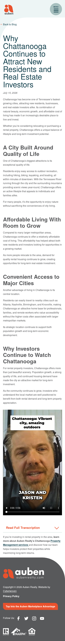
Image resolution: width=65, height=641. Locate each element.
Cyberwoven (10, 591)
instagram (34, 618)
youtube (42, 618)
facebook (18, 618)
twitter (26, 618)
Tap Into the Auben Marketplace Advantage (30, 606)
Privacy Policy (11, 596)
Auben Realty (8, 9)
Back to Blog (10, 24)
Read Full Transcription (23, 527)
